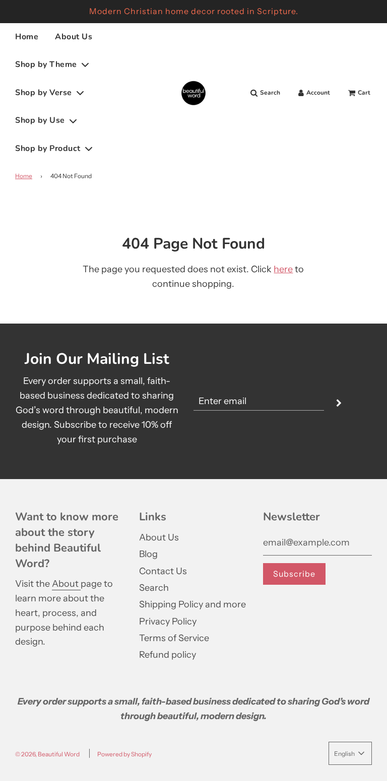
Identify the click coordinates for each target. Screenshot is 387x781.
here (283, 269)
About (66, 583)
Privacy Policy (168, 621)
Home (26, 36)
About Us (73, 36)
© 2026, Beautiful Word (47, 754)
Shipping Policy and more (192, 604)
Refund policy (167, 654)
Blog (148, 554)
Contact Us (163, 571)
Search (154, 587)
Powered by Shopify (124, 754)
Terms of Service (174, 638)
